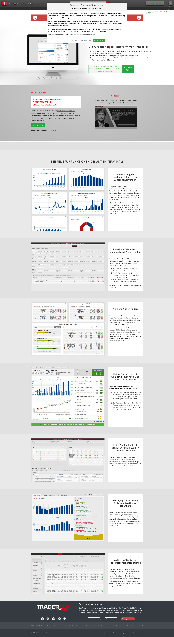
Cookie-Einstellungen (76, 31)
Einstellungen (74, 40)
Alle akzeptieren (99, 40)
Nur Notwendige (86, 40)
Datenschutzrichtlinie (87, 35)
